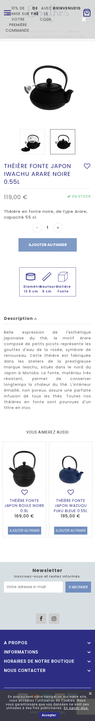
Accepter (49, 715)
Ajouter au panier (47, 244)
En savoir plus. (76, 708)
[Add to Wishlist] (87, 166)
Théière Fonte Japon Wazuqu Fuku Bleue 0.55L (71, 506)
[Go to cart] (87, 12)
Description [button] (19, 318)
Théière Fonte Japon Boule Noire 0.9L (24, 506)
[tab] (47, 318)
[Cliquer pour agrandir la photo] (47, 86)
